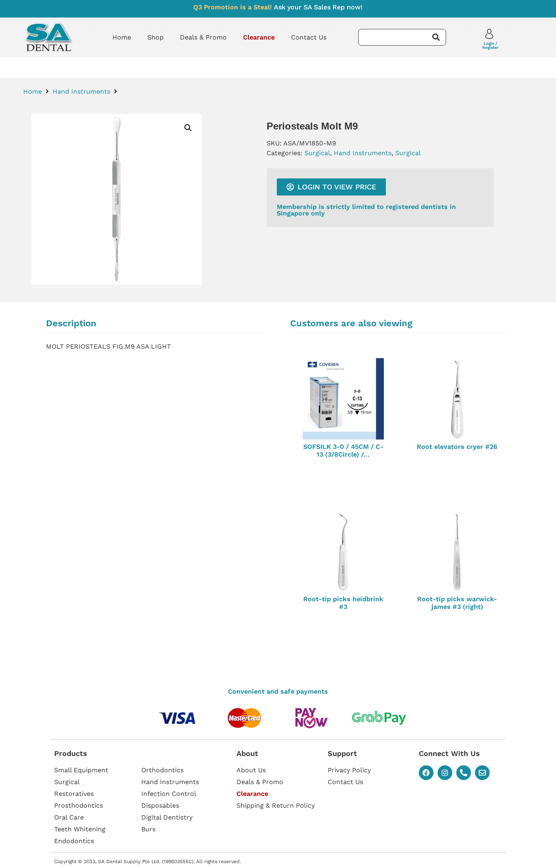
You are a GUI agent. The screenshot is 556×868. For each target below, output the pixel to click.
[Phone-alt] (463, 772)
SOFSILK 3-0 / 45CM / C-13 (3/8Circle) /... (343, 450)
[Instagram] (445, 772)
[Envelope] (482, 772)
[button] (188, 128)
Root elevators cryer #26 (457, 446)
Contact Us (308, 37)
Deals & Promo (203, 37)
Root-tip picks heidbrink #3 (343, 603)
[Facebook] (426, 772)
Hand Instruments (81, 91)
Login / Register (490, 45)
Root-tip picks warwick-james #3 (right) (457, 603)
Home (121, 37)
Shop (155, 37)
